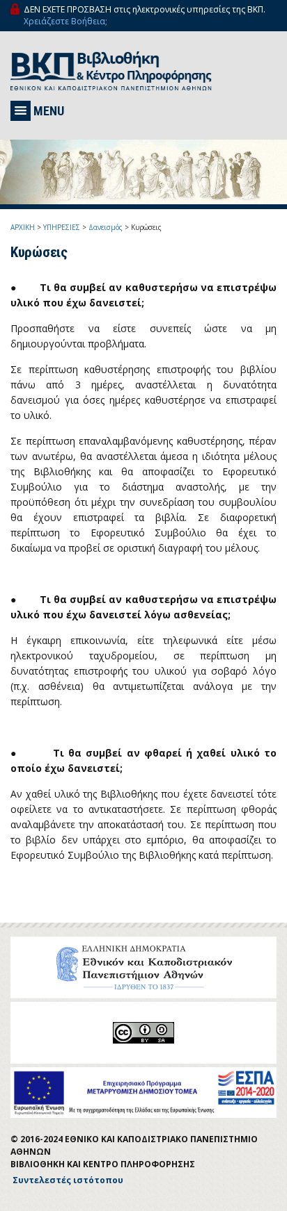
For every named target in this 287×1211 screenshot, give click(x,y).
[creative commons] (143, 1033)
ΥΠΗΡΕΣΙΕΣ (61, 227)
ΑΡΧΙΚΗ (22, 227)
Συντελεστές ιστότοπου (68, 1180)
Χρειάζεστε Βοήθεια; (65, 21)
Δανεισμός (105, 227)
